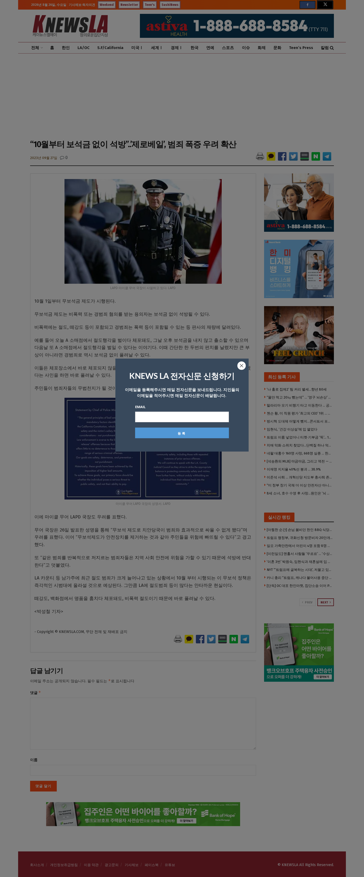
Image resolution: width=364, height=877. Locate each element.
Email (140, 406)
